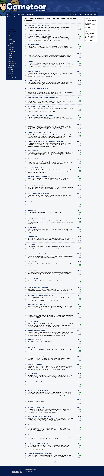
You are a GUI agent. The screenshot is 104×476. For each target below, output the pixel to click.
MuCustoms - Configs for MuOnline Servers (39, 176)
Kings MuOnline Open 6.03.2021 (36, 364)
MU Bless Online (32, 236)
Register (73, 14)
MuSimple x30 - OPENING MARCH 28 (38, 89)
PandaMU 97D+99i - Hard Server (37, 330)
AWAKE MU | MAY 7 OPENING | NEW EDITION (40, 295)
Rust (9, 59)
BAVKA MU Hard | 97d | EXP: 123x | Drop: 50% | (40, 416)
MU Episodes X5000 (33, 44)
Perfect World (11, 47)
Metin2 (9, 37)
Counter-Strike (11, 25)
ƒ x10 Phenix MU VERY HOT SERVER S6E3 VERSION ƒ (42, 106)
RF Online (10, 55)
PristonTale (10, 49)
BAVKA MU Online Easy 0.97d (36, 407)
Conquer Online (11, 23)
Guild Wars (10, 73)
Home (10, 14)
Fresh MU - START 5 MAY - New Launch (38, 287)
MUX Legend (31, 244)
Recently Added (19, 14)
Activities (30, 14)
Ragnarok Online (11, 51)
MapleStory (10, 35)
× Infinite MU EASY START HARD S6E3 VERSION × (41, 115)
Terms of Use (28, 471)
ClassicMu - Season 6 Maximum (36, 218)
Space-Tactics (31, 435)
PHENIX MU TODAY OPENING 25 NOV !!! (39, 34)
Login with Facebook (91, 14)
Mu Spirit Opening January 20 (36, 71)
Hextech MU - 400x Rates (35, 278)
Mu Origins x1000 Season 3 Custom (37, 313)
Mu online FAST (32, 210)
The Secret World (12, 77)
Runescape (10, 57)
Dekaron (10, 67)
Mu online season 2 (33, 202)
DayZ (9, 27)
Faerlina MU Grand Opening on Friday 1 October (41, 453)
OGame (9, 45)
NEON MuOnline (32, 373)
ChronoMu (31, 53)
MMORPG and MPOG (12, 41)
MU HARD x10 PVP (33, 321)
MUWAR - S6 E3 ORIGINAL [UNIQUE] (38, 390)
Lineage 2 (10, 33)
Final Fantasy (11, 29)
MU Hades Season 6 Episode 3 (36, 167)
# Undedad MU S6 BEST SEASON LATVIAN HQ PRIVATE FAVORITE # (46, 141)
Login (81, 14)
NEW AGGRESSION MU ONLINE (36, 185)
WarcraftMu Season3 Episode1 (36, 425)
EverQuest (10, 71)
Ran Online (10, 53)
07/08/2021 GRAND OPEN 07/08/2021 (38, 356)
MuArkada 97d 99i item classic (36, 382)
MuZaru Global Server (34, 399)
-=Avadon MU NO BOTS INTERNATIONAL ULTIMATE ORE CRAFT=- (46, 124)
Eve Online (10, 69)
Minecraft (10, 39)
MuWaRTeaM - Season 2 (34, 339)
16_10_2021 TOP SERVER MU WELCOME (38, 443)
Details (78, 25)
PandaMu (30, 61)
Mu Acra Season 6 (32, 270)
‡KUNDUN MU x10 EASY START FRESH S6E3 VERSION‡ (43, 97)
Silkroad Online (11, 61)
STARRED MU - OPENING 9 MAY (36, 304)
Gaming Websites (12, 31)
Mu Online (10, 43)
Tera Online (10, 75)
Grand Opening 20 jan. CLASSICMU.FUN (38, 25)
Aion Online (10, 19)
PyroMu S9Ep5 (32, 347)
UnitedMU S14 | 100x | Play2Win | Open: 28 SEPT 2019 (42, 253)
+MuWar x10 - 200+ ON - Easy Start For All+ (40, 132)
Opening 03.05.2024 (33, 150)
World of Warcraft (12, 63)
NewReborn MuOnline (34, 80)
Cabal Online (10, 21)
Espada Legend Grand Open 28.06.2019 (38, 193)
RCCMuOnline (32, 227)
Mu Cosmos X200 (32, 261)
